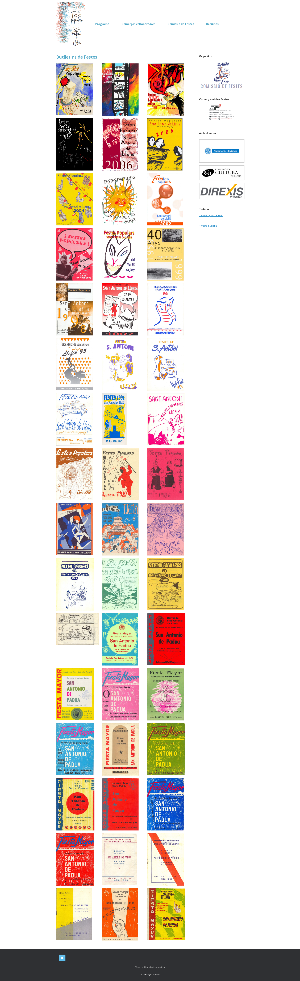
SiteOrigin (147, 974)
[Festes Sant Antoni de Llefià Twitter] (62, 958)
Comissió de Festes (181, 24)
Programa (102, 24)
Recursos (212, 24)
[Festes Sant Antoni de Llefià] (71, 24)
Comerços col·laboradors (138, 24)
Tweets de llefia (208, 225)
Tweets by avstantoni (211, 215)
